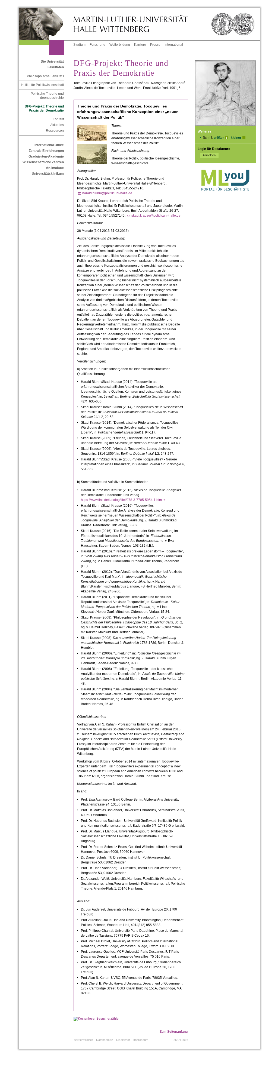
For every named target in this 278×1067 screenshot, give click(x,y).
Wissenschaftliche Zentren (43, 162)
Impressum (140, 1039)
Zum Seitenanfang (174, 1032)
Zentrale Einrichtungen (46, 151)
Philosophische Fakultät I (45, 76)
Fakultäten (56, 67)
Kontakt (58, 119)
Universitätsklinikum (48, 174)
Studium (79, 45)
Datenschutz (104, 1039)
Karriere (140, 45)
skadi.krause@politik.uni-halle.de (156, 215)
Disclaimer (123, 1039)
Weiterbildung (119, 45)
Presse (155, 45)
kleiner (236, 138)
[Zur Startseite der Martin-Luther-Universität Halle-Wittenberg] (46, 24)
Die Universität (52, 61)
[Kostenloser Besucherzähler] (97, 1018)
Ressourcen (55, 131)
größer (219, 138)
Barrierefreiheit (83, 1039)
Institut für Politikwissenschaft (42, 85)
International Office (49, 145)
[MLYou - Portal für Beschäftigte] (225, 196)
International (174, 45)
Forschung (97, 45)
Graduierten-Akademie (46, 156)
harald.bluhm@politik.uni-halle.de (107, 193)
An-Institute (55, 168)
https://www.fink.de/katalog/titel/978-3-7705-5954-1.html (123, 500)
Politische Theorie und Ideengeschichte (47, 96)
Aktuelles (57, 125)
